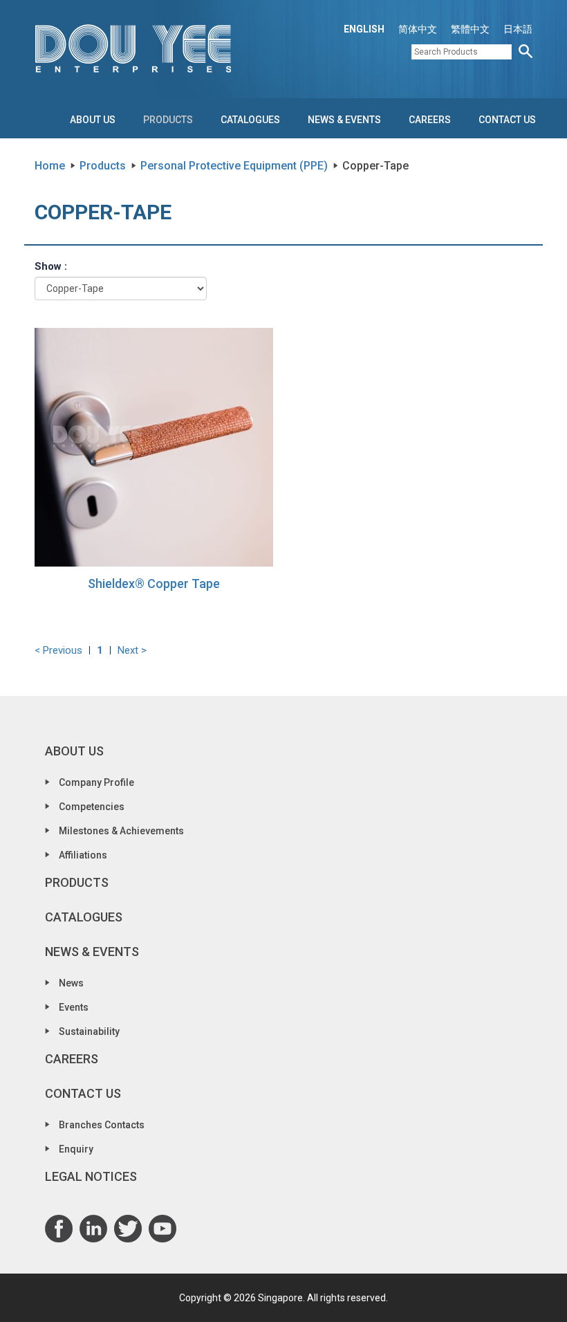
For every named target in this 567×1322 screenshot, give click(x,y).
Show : (51, 266)
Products (168, 119)
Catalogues (250, 119)
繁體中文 (470, 29)
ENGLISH (364, 29)
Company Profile (96, 782)
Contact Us (507, 119)
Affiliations (83, 855)
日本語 (517, 29)
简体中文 (417, 29)
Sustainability (89, 1031)
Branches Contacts (102, 1124)
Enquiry (76, 1149)
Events (74, 1007)
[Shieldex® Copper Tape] (154, 446)
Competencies (91, 806)
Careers (430, 119)
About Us (92, 119)
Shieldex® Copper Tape (154, 583)
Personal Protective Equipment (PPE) (234, 165)
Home (50, 165)
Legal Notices (91, 1176)
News (71, 983)
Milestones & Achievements (121, 830)
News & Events (344, 119)
